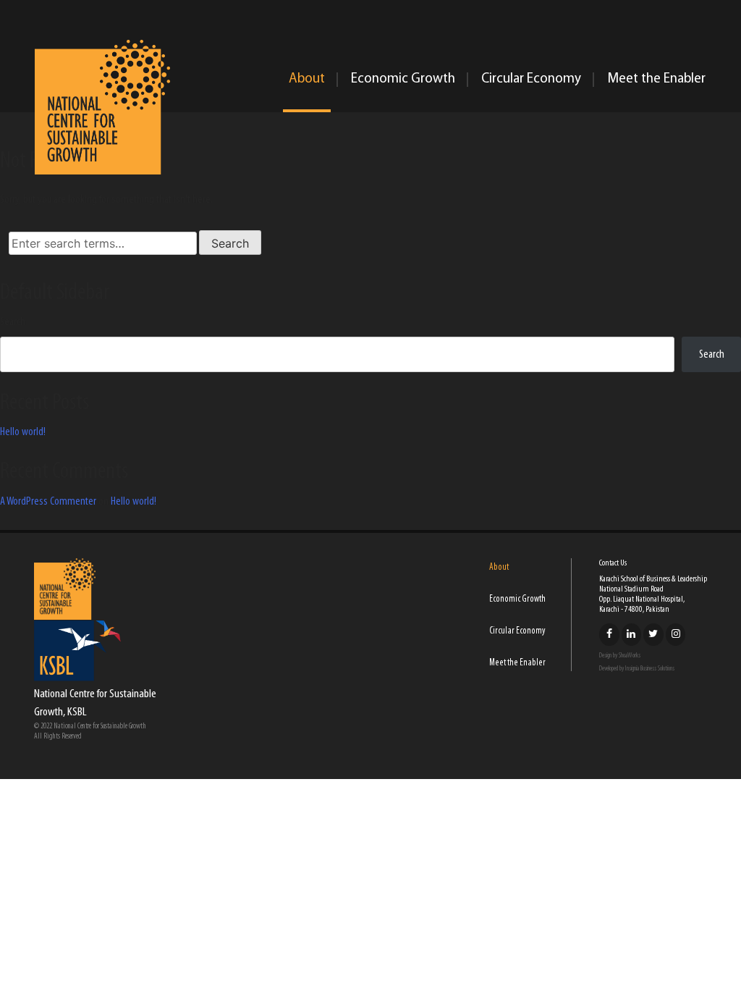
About (307, 79)
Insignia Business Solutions (649, 669)
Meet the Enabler (656, 79)
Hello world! (23, 432)
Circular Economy (531, 79)
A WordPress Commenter (48, 502)
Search (12, 322)
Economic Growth (403, 79)
